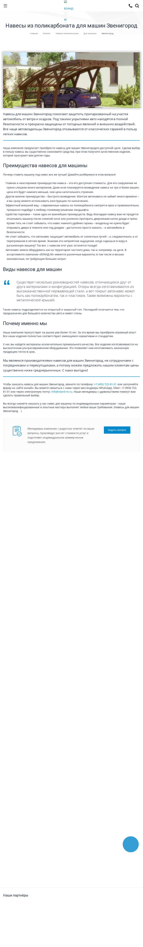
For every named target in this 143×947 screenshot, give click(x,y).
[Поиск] (137, 6)
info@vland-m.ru (61, 391)
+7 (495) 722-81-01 (105, 384)
